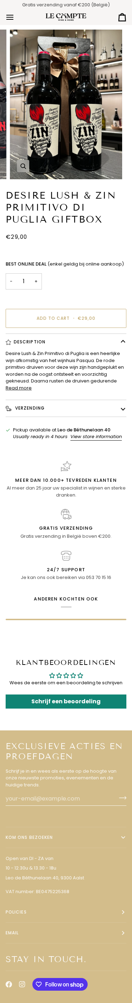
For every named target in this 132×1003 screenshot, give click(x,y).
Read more (19, 388)
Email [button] (12, 933)
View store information (96, 436)
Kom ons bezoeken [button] (29, 837)
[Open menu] (16, 17)
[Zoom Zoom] (66, 104)
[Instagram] (22, 984)
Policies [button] (16, 912)
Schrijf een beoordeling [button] (66, 701)
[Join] (120, 797)
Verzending (29, 408)
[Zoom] (23, 166)
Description (29, 342)
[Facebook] (9, 984)
